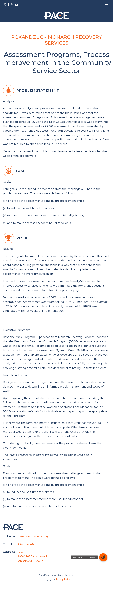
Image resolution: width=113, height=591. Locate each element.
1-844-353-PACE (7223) (33, 536)
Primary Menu (107, 4)
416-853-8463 (26, 544)
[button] (103, 557)
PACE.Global (56, 15)
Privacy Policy (63, 579)
